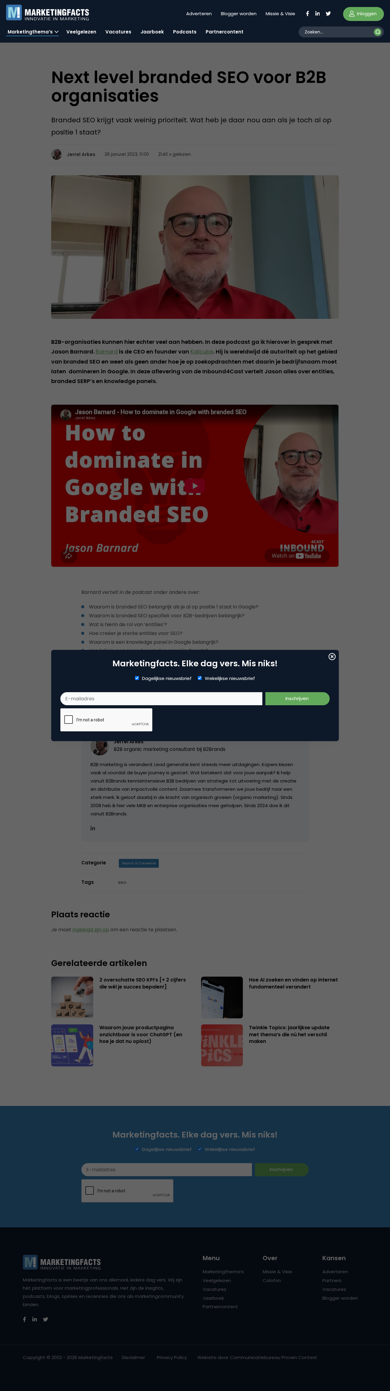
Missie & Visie (280, 13)
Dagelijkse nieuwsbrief (167, 678)
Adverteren (199, 13)
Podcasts (185, 32)
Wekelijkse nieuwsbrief (230, 678)
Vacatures (118, 32)
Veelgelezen (81, 32)
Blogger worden (239, 13)
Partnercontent (224, 32)
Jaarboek (152, 32)
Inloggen (366, 13)
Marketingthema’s (30, 32)
